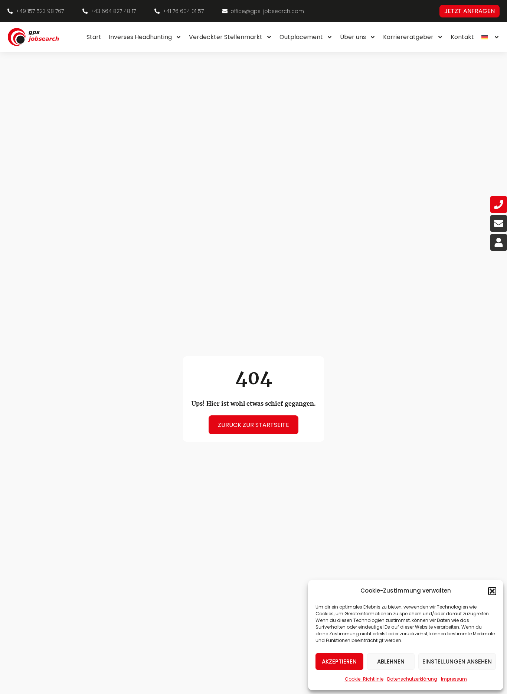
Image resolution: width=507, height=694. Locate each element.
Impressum (454, 679)
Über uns (353, 37)
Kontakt (462, 37)
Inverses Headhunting (140, 37)
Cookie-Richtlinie (364, 679)
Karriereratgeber (408, 37)
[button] (492, 591)
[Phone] (498, 204)
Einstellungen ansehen (457, 661)
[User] (498, 242)
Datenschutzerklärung (412, 679)
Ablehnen (391, 661)
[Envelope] (498, 223)
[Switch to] (490, 37)
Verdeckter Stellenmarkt (225, 37)
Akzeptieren (339, 661)
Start (93, 37)
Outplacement (301, 37)
